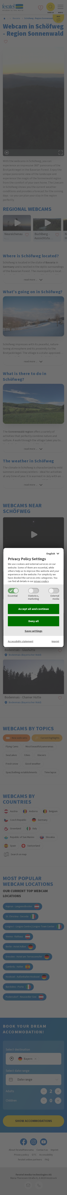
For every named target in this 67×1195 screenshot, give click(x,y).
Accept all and (33, 609)
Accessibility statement (20, 641)
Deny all (33, 621)
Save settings (33, 631)
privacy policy (41, 581)
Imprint (55, 641)
